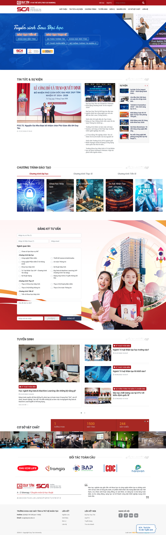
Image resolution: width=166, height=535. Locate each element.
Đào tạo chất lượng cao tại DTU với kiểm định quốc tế (128, 394)
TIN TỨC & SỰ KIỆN (76, 9)
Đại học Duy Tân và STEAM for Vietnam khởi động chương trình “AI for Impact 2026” (99, 105)
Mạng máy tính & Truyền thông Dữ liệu (65, 277)
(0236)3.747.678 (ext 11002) (32, 515)
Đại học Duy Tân (90, 515)
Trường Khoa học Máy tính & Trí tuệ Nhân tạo (37, 511)
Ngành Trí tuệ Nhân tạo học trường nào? (131, 349)
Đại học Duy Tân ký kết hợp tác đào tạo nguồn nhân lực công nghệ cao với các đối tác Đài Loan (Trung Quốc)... (99, 113)
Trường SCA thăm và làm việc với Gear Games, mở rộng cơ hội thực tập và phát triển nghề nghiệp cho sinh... (100, 129)
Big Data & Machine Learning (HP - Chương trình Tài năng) (117, 190)
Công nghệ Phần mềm (29, 258)
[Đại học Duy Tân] (26, 486)
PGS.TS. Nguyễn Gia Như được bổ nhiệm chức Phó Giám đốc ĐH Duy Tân (47, 126)
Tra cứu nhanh (89, 524)
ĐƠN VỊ (112, 9)
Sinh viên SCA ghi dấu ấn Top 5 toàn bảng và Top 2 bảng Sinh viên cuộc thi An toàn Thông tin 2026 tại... (100, 121)
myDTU (87, 518)
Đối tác (101, 3)
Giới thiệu (65, 518)
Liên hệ (64, 524)
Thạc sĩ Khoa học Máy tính (30, 284)
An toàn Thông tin (60, 262)
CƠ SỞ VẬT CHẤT (134, 9)
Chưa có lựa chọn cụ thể (29, 251)
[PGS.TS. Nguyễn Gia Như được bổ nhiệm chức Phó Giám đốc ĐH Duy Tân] (49, 102)
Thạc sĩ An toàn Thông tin (63, 287)
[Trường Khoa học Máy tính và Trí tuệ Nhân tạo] (49, 486)
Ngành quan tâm (23, 246)
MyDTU (109, 3)
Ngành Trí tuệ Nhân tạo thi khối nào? (129, 371)
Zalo (131, 515)
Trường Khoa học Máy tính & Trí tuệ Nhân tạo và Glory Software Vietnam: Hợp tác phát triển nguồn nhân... (100, 150)
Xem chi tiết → (23, 405)
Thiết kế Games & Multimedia (64, 258)
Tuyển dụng (88, 521)
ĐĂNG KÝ (71, 318)
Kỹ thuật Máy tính (60, 267)
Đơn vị (64, 521)
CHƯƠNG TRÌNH (90, 9)
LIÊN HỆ (145, 9)
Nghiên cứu (65, 515)
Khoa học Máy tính (28, 267)
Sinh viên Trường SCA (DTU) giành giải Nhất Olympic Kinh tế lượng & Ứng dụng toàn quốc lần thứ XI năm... (100, 143)
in (136, 515)
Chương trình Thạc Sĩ (26, 281)
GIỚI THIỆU (63, 9)
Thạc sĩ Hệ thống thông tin (30, 287)
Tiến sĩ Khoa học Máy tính (30, 294)
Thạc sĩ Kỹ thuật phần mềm (63, 284)
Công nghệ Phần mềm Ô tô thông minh (33, 263)
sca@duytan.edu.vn (28, 518)
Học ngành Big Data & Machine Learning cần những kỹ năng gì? (47, 390)
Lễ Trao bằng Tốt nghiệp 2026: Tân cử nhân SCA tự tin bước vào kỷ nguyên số (99, 136)
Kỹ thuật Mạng (145, 183)
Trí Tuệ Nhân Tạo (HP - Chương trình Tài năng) (87, 187)
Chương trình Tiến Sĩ (26, 291)
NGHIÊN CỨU (121, 9)
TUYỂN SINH (103, 9)
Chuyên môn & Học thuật (42, 492)
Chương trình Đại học (26, 255)
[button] (145, 86)
